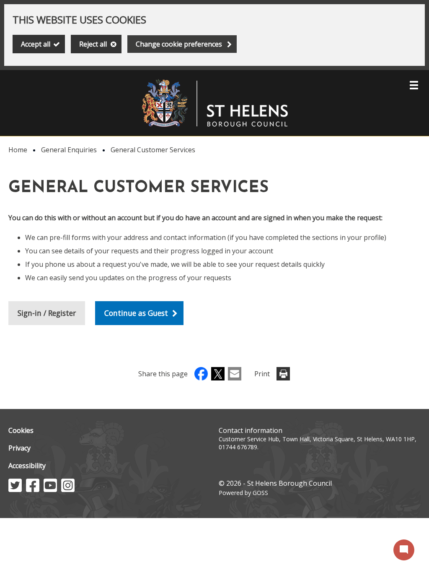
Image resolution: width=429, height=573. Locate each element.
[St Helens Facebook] (32, 489)
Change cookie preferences (179, 44)
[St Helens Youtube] (50, 489)
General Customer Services (153, 149)
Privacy (19, 448)
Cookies (21, 430)
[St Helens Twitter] (15, 489)
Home (17, 149)
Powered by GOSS (243, 493)
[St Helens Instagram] (68, 489)
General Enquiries (69, 149)
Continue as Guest (136, 313)
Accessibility (27, 465)
